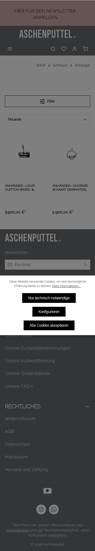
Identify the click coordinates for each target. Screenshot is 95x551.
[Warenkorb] (85, 49)
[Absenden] (85, 265)
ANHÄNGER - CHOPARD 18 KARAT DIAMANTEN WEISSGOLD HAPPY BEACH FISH (70, 188)
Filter (50, 101)
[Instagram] (41, 509)
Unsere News (19, 335)
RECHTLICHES (22, 406)
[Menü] (10, 49)
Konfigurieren (48, 312)
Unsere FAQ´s (19, 386)
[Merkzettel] (64, 49)
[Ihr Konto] (74, 49)
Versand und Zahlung (26, 469)
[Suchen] (53, 49)
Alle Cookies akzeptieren (49, 325)
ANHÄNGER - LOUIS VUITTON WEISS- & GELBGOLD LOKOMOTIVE (20, 188)
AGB (9, 431)
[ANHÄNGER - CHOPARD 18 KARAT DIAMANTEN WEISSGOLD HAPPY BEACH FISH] (71, 154)
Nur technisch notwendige (49, 298)
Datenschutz (17, 444)
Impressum (16, 456)
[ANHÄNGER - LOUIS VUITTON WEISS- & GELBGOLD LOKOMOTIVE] (24, 154)
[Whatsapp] (54, 509)
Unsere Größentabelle (27, 373)
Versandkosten (17, 530)
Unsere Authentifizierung (30, 360)
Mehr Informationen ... (66, 286)
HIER (19, 10)
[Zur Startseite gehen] (47, 34)
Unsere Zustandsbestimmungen (37, 348)
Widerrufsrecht (20, 418)
